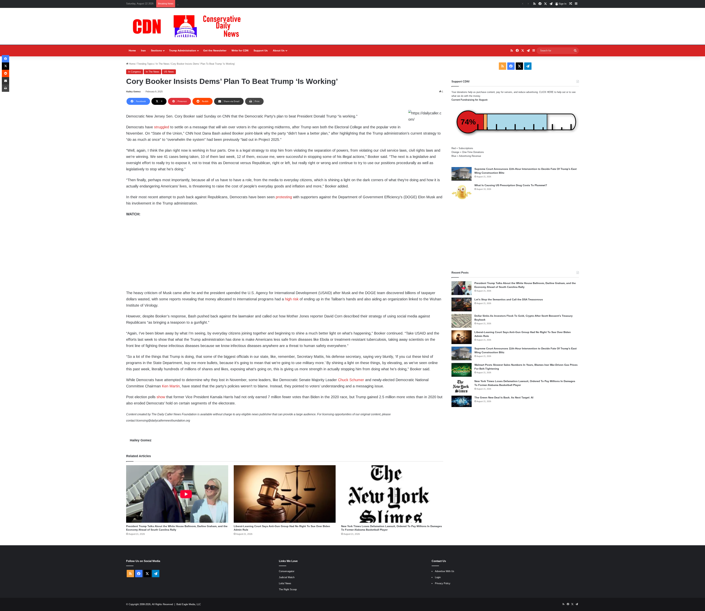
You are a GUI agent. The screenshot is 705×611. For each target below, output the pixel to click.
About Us (279, 50)
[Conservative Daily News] (188, 26)
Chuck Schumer (351, 380)
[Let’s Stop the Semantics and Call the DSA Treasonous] (461, 304)
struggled (161, 127)
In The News (162, 63)
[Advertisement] (515, 235)
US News (169, 71)
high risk (292, 299)
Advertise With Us (444, 571)
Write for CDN (240, 50)
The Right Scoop (288, 589)
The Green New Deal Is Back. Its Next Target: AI (503, 397)
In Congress (134, 71)
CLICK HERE (546, 92)
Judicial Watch (286, 577)
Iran (143, 50)
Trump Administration (182, 50)
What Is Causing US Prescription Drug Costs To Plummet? (510, 185)
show (161, 397)
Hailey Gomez (133, 91)
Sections (156, 50)
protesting (284, 197)
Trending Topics (145, 63)
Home (132, 50)
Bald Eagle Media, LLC (188, 604)
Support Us (261, 50)
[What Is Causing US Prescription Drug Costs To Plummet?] (461, 192)
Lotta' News (285, 583)
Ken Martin (171, 386)
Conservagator (286, 571)
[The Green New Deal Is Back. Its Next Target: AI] (461, 401)
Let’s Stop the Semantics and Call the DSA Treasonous (206, 3)
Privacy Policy (442, 583)
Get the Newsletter (214, 50)
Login (438, 577)
